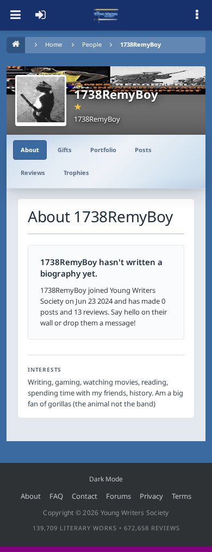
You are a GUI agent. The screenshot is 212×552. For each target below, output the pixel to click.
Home (53, 44)
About (30, 150)
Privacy (151, 496)
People (92, 44)
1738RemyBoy (140, 44)
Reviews (33, 172)
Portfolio (103, 150)
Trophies (76, 172)
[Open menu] (15, 15)
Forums (118, 496)
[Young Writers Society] (106, 15)
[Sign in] (40, 15)
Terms (181, 496)
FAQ (56, 496)
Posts (143, 150)
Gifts (65, 150)
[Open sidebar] (197, 15)
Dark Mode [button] (106, 479)
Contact (84, 496)
